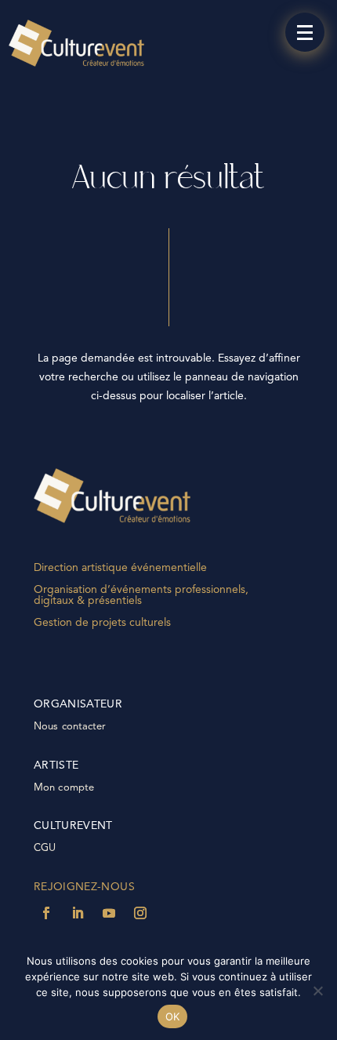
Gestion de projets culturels (102, 622)
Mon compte (64, 788)
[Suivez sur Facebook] (46, 912)
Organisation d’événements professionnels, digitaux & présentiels (141, 595)
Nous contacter (70, 727)
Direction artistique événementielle (120, 567)
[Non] (317, 990)
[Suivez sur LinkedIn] (77, 912)
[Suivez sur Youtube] (108, 912)
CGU (45, 848)
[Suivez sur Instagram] (140, 912)
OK (172, 1016)
